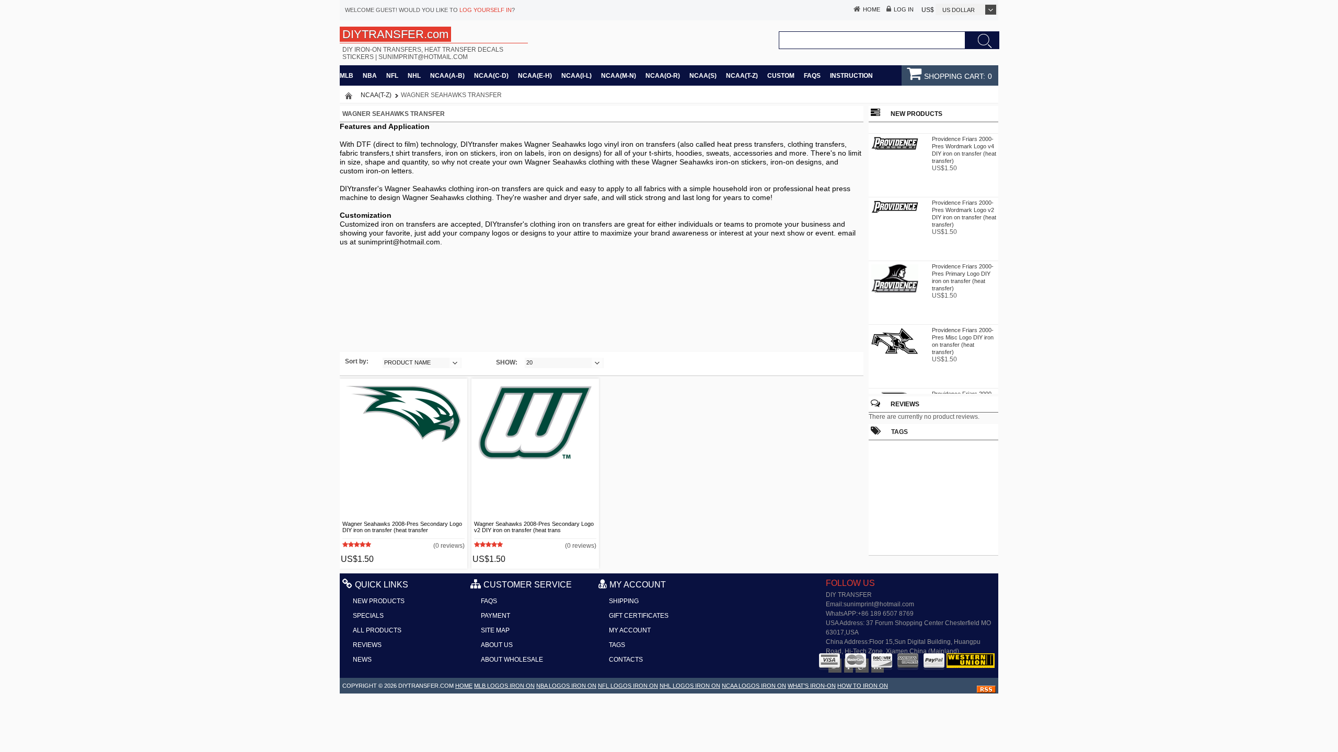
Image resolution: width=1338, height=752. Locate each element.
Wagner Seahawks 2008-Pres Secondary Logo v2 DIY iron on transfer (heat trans (534, 527)
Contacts (626, 659)
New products (379, 601)
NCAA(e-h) (535, 75)
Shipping (624, 601)
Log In (904, 9)
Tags (617, 645)
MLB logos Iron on (504, 686)
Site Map (495, 630)
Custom (780, 75)
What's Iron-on (812, 686)
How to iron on (862, 686)
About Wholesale (512, 659)
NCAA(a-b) (447, 75)
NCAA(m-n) (618, 75)
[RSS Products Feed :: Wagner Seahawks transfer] (986, 691)
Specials (368, 615)
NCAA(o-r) (662, 75)
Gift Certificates (638, 615)
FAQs (812, 75)
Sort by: (356, 361)
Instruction (851, 75)
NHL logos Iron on (690, 686)
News (362, 659)
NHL (414, 75)
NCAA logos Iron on (754, 686)
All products (377, 630)
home (463, 686)
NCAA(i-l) (576, 75)
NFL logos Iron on (628, 686)
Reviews (905, 404)
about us (497, 645)
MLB (346, 75)
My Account (630, 630)
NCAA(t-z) (742, 75)
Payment (495, 615)
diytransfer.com (426, 686)
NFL (392, 75)
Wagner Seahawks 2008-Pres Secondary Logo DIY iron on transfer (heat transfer (402, 527)
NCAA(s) (703, 75)
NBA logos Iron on (566, 686)
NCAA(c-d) (491, 75)
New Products (916, 114)
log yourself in (485, 10)
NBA (370, 75)
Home (871, 9)
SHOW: (506, 362)
